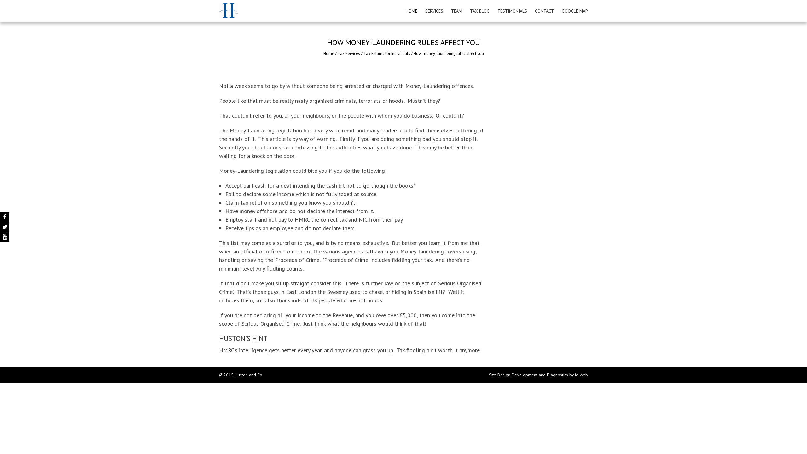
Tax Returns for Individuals (386, 53)
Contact (544, 11)
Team (456, 11)
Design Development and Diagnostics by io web (542, 375)
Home (411, 11)
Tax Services (349, 53)
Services (434, 11)
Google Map (575, 11)
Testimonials (512, 11)
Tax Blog (480, 11)
